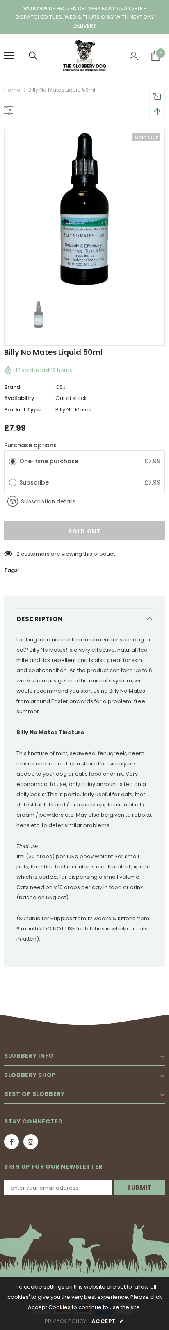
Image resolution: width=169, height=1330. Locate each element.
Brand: (12, 387)
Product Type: (23, 409)
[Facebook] (11, 1141)
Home (12, 90)
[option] (84, 209)
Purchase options (30, 445)
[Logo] (84, 55)
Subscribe (34, 482)
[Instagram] (30, 1141)
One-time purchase (48, 461)
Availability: (20, 398)
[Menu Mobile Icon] (9, 56)
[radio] (12, 461)
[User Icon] (134, 56)
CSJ (60, 387)
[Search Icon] (33, 56)
